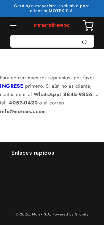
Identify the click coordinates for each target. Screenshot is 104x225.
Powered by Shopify (71, 214)
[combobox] (52, 41)
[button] (13, 25)
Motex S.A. (41, 214)
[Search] (85, 42)
